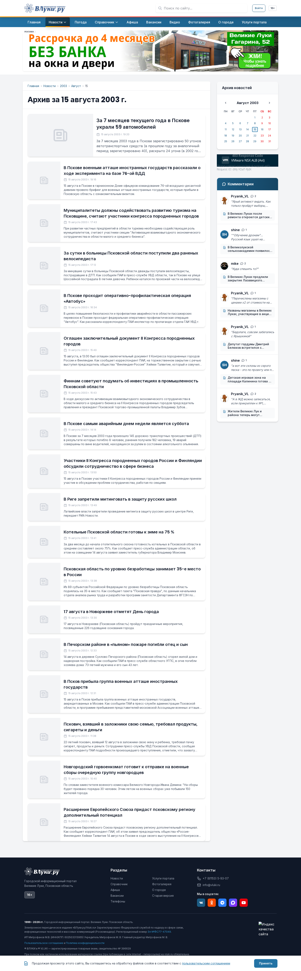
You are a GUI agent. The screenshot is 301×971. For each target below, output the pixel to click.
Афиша (115, 890)
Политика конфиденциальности (85, 943)
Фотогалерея (161, 884)
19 (233, 135)
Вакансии (117, 895)
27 (240, 141)
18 (225, 135)
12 (233, 129)
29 (254, 141)
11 (226, 129)
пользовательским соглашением (206, 963)
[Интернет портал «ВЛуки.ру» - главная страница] (44, 8)
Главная (33, 86)
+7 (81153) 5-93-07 (216, 878)
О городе (159, 890)
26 (232, 141)
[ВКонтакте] (201, 903)
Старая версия (163, 895)
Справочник (119, 884)
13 (240, 129)
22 (254, 135)
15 (255, 129)
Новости (49, 86)
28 (247, 141)
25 (225, 141)
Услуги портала (163, 878)
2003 (63, 86)
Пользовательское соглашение (43, 943)
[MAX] (233, 903)
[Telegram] (222, 903)
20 (240, 135)
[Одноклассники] (212, 903)
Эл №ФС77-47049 (159, 931)
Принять (266, 963)
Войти (259, 8)
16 (262, 129)
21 (247, 135)
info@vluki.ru (211, 885)
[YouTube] (244, 903)
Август (76, 86)
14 (247, 129)
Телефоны (118, 901)
